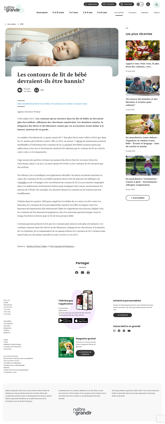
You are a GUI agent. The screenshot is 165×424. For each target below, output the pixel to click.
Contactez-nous (10, 372)
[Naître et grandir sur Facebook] (119, 331)
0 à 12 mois (58, 12)
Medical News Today (37, 246)
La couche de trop (11, 356)
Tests (6, 342)
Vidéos (157, 12)
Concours (128, 4)
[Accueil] (14, 8)
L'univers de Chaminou (12, 347)
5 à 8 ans (102, 12)
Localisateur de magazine (85, 353)
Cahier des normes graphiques (16, 370)
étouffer (23, 182)
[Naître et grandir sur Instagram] (114, 331)
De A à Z (7, 300)
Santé (6, 302)
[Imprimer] (88, 272)
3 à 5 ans (88, 12)
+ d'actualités (137, 198)
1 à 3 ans (73, 12)
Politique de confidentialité (14, 365)
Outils (6, 340)
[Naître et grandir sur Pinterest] (124, 331)
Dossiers (132, 12)
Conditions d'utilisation (12, 363)
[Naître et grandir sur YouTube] (129, 331)
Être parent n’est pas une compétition (18, 358)
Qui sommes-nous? (11, 361)
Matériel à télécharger (12, 344)
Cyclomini (7, 349)
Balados (145, 12)
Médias (6, 367)
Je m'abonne (122, 315)
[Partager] (76, 272)
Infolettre (110, 4)
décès (79, 141)
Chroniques (8, 323)
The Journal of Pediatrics (62, 246)
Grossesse (42, 12)
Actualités (119, 12)
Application (92, 4)
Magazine (7, 328)
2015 (21, 24)
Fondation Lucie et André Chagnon (18, 401)
